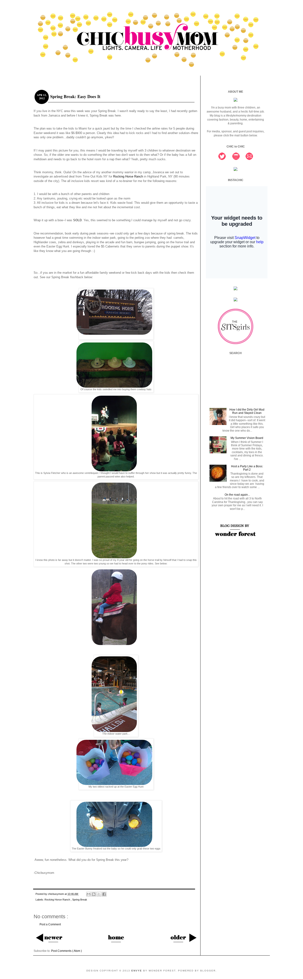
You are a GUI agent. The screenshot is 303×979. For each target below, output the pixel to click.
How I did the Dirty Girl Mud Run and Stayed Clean (246, 411)
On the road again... (237, 494)
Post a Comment (50, 924)
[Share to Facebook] (104, 894)
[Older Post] (183, 937)
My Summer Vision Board (247, 438)
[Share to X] (99, 894)
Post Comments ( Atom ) (66, 951)
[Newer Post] (49, 937)
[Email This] (88, 894)
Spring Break (79, 899)
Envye (137, 970)
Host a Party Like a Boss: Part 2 (247, 468)
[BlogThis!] (93, 894)
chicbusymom (56, 893)
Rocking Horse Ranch (128, 176)
